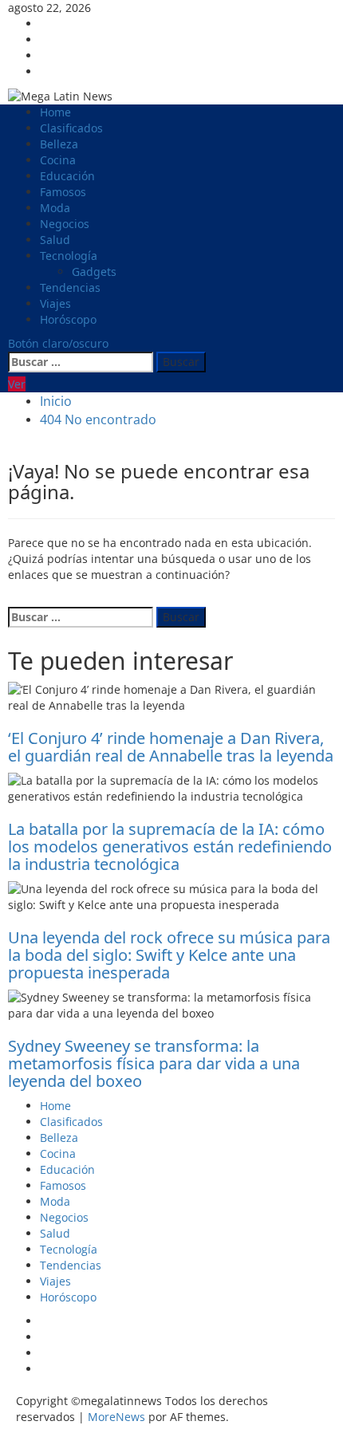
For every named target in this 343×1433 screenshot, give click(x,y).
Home (55, 112)
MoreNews (116, 1416)
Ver (17, 384)
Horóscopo (68, 319)
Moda (55, 207)
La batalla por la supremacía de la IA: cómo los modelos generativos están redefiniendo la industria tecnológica (170, 846)
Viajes (55, 303)
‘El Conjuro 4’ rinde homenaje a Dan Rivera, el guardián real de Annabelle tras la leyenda (170, 746)
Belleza (59, 144)
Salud (55, 239)
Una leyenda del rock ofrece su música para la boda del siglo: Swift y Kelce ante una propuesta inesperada (169, 955)
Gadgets (94, 271)
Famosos (63, 191)
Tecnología (68, 255)
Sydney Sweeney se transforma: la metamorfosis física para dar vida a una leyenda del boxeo (154, 1063)
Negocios (64, 223)
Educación (67, 175)
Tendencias (70, 287)
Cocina (58, 159)
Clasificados (71, 128)
